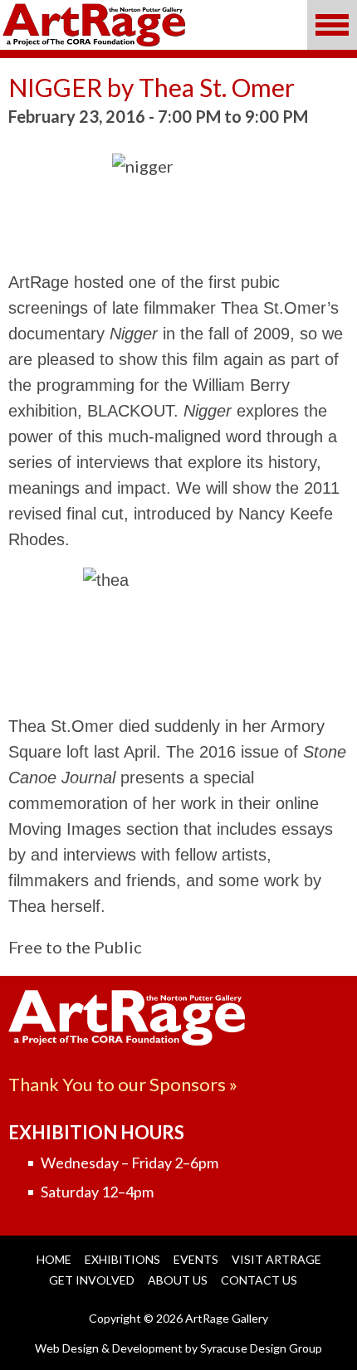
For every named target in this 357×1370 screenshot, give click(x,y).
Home (54, 1259)
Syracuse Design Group (261, 1348)
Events (196, 1259)
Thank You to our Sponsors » (122, 1084)
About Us (178, 1280)
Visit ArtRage (276, 1259)
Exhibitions (122, 1259)
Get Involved (91, 1280)
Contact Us (259, 1280)
